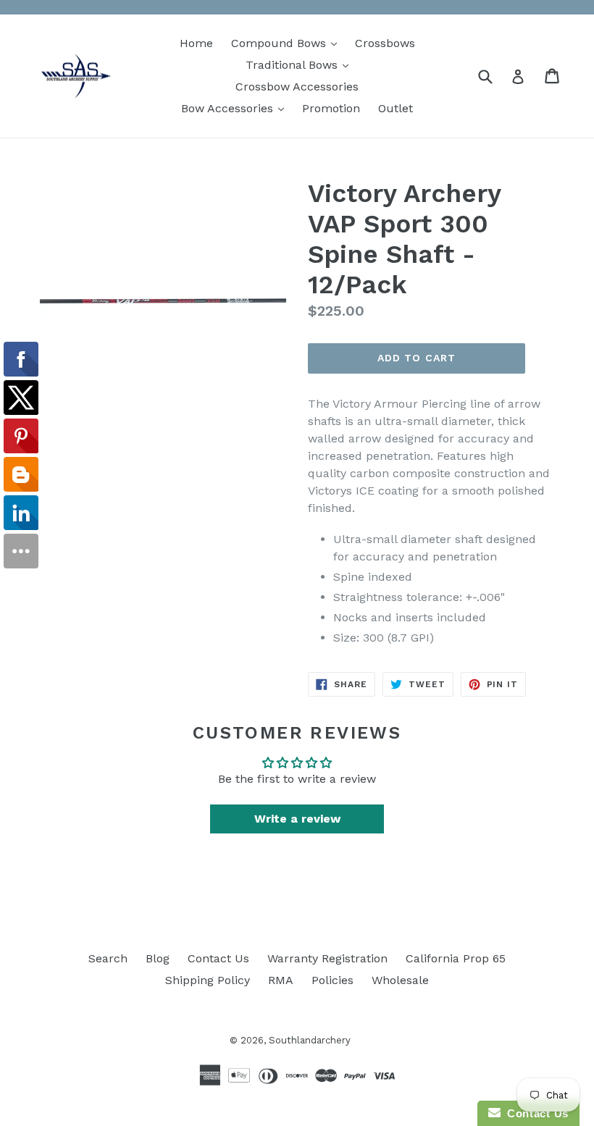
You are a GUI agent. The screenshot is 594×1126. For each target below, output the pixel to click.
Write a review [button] (297, 818)
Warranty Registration (327, 958)
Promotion (331, 108)
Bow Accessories (236, 108)
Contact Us (218, 958)
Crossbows (385, 43)
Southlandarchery (310, 1040)
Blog (158, 958)
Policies (332, 980)
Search (107, 958)
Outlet (395, 108)
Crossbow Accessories (297, 86)
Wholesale (400, 980)
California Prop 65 (456, 958)
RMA (280, 980)
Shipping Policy (207, 980)
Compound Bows (287, 42)
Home (196, 43)
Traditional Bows (301, 64)
